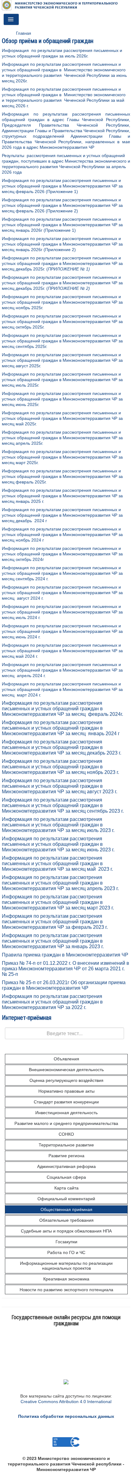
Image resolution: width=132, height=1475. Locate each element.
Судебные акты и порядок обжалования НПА (66, 1231)
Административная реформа (66, 1166)
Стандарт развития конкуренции (66, 1101)
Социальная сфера (66, 1177)
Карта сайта (66, 1187)
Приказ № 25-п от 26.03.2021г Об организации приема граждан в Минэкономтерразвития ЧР (64, 985)
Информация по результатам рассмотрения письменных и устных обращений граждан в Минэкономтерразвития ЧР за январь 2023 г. (53, 941)
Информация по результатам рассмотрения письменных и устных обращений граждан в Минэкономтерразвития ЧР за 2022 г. (52, 1002)
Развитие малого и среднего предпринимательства (66, 1123)
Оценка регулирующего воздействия (66, 1080)
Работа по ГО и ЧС (66, 1252)
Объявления (66, 1058)
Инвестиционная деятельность (66, 1112)
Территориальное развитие (66, 1144)
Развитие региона (66, 1155)
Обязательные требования (66, 1220)
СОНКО (66, 1134)
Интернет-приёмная (26, 1017)
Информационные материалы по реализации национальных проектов (66, 1266)
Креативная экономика (66, 1278)
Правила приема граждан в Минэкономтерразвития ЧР (65, 954)
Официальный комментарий (66, 1198)
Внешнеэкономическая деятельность (66, 1069)
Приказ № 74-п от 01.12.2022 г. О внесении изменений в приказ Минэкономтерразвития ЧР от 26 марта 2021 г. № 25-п (65, 968)
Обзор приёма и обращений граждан (47, 41)
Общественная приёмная (66, 1209)
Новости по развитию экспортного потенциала (66, 1289)
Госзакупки (66, 1241)
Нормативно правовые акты (66, 1091)
